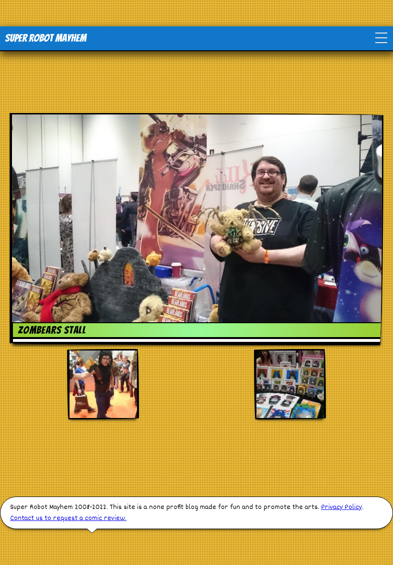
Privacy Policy (341, 507)
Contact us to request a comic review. (68, 518)
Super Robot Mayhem (45, 38)
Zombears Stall (52, 330)
